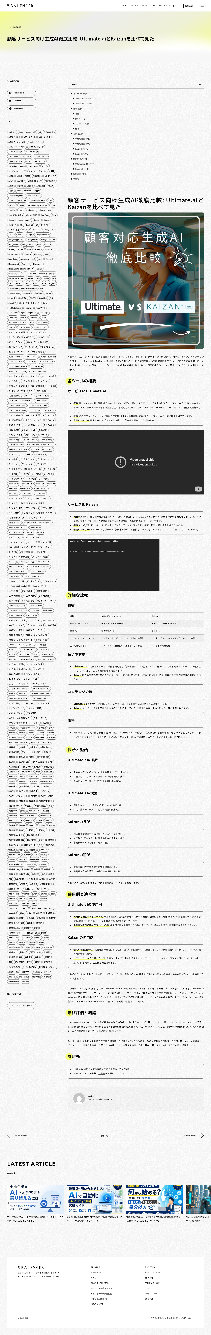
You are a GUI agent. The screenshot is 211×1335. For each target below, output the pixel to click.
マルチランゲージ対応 (41, 688)
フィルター (34, 610)
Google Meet (13, 244)
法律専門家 (19, 879)
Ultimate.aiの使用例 (84, 163)
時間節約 (11, 859)
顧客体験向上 (24, 976)
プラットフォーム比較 (17, 620)
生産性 (53, 893)
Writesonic (33, 317)
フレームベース (48, 620)
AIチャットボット (15, 161)
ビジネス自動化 (28, 600)
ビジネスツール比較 (31, 576)
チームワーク (13, 454)
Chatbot (12, 210)
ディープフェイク (40, 488)
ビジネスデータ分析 (16, 581)
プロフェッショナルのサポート (20, 639)
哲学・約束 (149, 1277)
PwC (28, 283)
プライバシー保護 (15, 615)
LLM (33, 259)
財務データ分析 (14, 947)
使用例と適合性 (80, 158)
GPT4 (29, 249)
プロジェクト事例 (152, 1283)
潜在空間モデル (46, 884)
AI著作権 (20, 185)
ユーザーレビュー (39, 698)
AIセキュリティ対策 (41, 156)
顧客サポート (27, 971)
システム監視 (49, 425)
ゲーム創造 (51, 386)
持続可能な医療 (33, 835)
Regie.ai (52, 283)
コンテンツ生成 (14, 415)
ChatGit (22, 210)
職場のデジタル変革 (16, 923)
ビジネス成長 (44, 596)
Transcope (44, 312)
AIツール (28, 161)
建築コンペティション (28, 815)
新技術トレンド (14, 854)
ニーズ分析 (12, 552)
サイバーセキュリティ (33, 420)
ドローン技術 (13, 547)
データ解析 (12, 488)
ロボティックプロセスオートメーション (23, 722)
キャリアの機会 (48, 376)
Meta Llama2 (13, 264)
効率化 (22, 776)
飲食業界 (25, 981)
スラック (25, 439)
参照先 (76, 178)
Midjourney (37, 264)
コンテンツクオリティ (17, 405)
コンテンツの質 (82, 123)
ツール (51, 454)
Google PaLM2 (28, 244)
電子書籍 (46, 962)
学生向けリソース (15, 805)
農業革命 (38, 957)
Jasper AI (27, 254)
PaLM (54, 278)
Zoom (31, 322)
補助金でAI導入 (97, 1304)
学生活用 (28, 805)
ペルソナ (11, 654)
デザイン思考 (47, 508)
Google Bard (33, 239)
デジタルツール (14, 522)
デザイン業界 (13, 513)
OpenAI (46, 278)
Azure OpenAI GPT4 (37, 200)
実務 (50, 805)
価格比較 (22, 757)
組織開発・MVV (97, 1272)
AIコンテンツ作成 (15, 151)
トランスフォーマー (16, 542)
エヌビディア (29, 337)
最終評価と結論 (80, 173)
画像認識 (43, 898)
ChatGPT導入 (31, 215)
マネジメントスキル (31, 674)
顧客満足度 (36, 976)
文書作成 (22, 849)
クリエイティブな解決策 (17, 386)
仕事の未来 (39, 737)
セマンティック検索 (16, 444)
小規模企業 (12, 815)
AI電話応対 (40, 185)
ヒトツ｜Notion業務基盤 (101, 1293)
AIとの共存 (12, 166)
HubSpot (48, 249)
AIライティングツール (37, 171)
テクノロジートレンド (40, 498)
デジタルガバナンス (16, 517)
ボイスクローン (24, 654)
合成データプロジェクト (17, 796)
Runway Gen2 (14, 293)
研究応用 (25, 903)
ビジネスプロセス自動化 (17, 586)
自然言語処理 (32, 932)
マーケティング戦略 (16, 664)
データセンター (28, 464)
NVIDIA (30, 278)
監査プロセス (13, 903)
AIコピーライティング (16, 146)
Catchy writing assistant (37, 205)
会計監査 (33, 747)
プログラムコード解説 (35, 625)
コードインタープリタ (17, 391)
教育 (40, 845)
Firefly (46, 229)
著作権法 (37, 937)
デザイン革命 (27, 513)
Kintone (37, 254)
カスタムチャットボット (17, 366)
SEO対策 (11, 298)
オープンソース (31, 347)
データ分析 (48, 474)
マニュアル (38, 669)
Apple (37, 190)
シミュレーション (29, 430)
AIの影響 (23, 166)
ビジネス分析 (13, 591)
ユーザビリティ (28, 703)
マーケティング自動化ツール (19, 669)
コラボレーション (42, 400)
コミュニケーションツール (42, 395)
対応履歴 (45, 810)
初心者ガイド (27, 771)
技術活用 (11, 830)
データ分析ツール (15, 478)
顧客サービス (13, 971)
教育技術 (11, 849)
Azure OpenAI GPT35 (17, 200)
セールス (35, 439)
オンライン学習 (38, 351)
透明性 (47, 957)
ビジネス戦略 (13, 600)
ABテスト (12, 132)
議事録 (41, 942)
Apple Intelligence (15, 195)
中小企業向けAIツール (27, 727)
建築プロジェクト (15, 820)
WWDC (44, 317)
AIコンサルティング (36, 146)
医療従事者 (24, 786)
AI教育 (27, 176)
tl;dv (23, 312)
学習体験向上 (40, 805)
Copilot (37, 220)
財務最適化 (12, 952)
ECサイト (45, 225)
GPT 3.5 (47, 244)
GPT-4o (20, 249)
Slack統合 (12, 303)
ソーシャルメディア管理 (17, 449)
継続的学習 (41, 918)
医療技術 (45, 786)
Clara (54, 215)
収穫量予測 (33, 791)
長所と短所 (78, 133)
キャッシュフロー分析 (37, 371)
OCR (38, 278)
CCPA (53, 205)
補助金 (46, 937)
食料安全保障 (13, 981)
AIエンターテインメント (17, 142)
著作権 (43, 932)
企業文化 (23, 747)
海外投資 (33, 884)
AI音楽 (50, 185)
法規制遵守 (12, 884)
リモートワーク (40, 718)
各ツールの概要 (80, 93)
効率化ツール (34, 776)
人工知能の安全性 (15, 737)
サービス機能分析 (15, 420)
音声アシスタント (15, 967)
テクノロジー (40, 493)
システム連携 (13, 430)
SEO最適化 (22, 298)
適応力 (37, 962)
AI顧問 (10, 190)
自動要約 (27, 928)
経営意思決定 (51, 913)
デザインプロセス (32, 508)
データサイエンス (27, 459)
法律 (10, 879)
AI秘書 (10, 185)
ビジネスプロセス (49, 581)
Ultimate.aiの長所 (83, 138)
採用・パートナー (152, 1293)
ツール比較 (12, 459)
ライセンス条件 (43, 703)
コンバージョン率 (30, 415)
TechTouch (13, 312)
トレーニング (32, 542)
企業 (10, 742)
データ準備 (51, 483)
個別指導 (37, 766)
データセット (13, 464)
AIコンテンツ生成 (32, 151)
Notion (33, 273)
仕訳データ (51, 737)
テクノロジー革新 (15, 508)
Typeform (12, 317)
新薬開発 (27, 854)
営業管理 (22, 801)
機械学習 (37, 869)
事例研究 (22, 732)
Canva (21, 205)
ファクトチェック (36, 605)
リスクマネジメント (16, 713)
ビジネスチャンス (37, 571)
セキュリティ (47, 439)
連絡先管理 (19, 962)
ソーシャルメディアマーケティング (40, 444)
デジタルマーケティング (17, 527)
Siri (51, 298)
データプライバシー (45, 464)
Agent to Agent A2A (27, 132)
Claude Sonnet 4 (24, 220)
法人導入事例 (47, 874)
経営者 (21, 918)
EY (29, 229)
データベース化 (50, 469)
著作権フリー (13, 937)
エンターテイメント (16, 342)
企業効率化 (12, 747)
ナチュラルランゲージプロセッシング (36, 547)
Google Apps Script (16, 239)
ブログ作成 (51, 625)
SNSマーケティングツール (29, 303)
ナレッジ (148, 1288)
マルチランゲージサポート (18, 688)
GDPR (10, 234)
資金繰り (47, 952)
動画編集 (33, 781)
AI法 (54, 176)
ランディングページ (16, 708)
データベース (36, 469)
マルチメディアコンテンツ (18, 683)
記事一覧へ (105, 1136)
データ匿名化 (30, 478)
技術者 (21, 830)
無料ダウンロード (15, 888)
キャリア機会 (13, 381)
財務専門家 (48, 947)
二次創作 (40, 732)
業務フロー (31, 864)
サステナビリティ (15, 425)
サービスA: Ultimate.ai (85, 98)
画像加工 (11, 898)
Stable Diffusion (14, 308)
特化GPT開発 (13, 893)
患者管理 (38, 820)
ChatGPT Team (45, 210)
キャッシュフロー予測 (17, 371)
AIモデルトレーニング (17, 171)
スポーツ (43, 434)
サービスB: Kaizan (83, 103)
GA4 (54, 229)
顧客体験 (11, 976)
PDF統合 (19, 283)
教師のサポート (30, 845)
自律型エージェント (16, 932)
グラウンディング (42, 381)
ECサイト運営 (13, 229)
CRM (21, 225)
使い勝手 (37, 752)
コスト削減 (41, 391)
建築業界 (28, 820)
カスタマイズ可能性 (48, 356)
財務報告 (37, 947)
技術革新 (50, 830)
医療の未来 (12, 786)
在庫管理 (32, 801)
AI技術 (19, 176)
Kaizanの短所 (81, 153)
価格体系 (11, 757)
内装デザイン (13, 771)
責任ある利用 (35, 952)
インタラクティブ (40, 327)
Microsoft (26, 264)
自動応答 (38, 923)
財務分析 (27, 947)
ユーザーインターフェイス (18, 698)
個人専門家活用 (43, 757)
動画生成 (11, 781)
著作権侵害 (26, 937)
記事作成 (11, 942)
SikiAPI (33, 298)
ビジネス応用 (42, 591)
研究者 (34, 903)
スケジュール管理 (15, 434)
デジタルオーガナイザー (44, 513)
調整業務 (32, 942)
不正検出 (45, 722)
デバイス (30, 532)
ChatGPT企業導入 (15, 215)
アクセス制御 (42, 322)
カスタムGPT (30, 361)
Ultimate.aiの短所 (83, 143)
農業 (20, 957)
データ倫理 (24, 474)
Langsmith (24, 259)
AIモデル (45, 166)
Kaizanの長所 (81, 148)
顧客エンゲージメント (47, 967)
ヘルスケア (43, 649)
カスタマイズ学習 (15, 361)
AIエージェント (45, 137)
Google (29, 234)
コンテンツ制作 (35, 410)
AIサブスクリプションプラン (19, 156)
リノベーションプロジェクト (19, 718)
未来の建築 (34, 859)
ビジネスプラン (33, 581)
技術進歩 (40, 830)
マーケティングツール (45, 659)
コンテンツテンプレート (38, 405)
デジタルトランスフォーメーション (37, 522)
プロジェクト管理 (15, 630)
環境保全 (25, 893)
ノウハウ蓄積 (25, 552)
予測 (50, 727)
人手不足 (28, 737)
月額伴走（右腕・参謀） (100, 1283)
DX (37, 225)
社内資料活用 (36, 908)
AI (40, 132)
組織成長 (39, 913)
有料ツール (23, 859)
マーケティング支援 (34, 664)
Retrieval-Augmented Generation (22, 288)
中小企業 (11, 727)
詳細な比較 (78, 108)
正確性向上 (48, 869)
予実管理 (42, 727)
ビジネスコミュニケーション (38, 566)
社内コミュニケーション (17, 908)
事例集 (31, 732)
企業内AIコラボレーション (40, 742)
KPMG (46, 254)
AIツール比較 (40, 161)
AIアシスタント (14, 137)
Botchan (12, 205)
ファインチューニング (17, 605)
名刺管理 (34, 796)
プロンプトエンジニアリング (19, 644)
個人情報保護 (24, 762)
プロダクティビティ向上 (34, 630)
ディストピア (13, 493)
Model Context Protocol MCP (20, 268)
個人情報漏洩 (13, 766)
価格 (77, 128)
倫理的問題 (48, 766)
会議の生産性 (45, 747)
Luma (40, 259)
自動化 (29, 923)
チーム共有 (26, 454)
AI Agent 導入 (49, 132)
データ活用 (39, 483)
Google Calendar (48, 239)
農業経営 (28, 957)
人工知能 (50, 732)
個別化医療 (26, 766)
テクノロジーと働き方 (17, 503)
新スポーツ (43, 849)
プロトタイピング (15, 635)
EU (23, 229)
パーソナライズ (40, 552)
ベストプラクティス (28, 649)
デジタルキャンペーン (35, 517)
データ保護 (12, 474)
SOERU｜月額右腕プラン (101, 1288)
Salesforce (37, 293)
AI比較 (47, 176)
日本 (35, 854)
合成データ (44, 791)
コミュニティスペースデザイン (20, 400)
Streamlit (28, 308)
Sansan (48, 293)
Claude (11, 220)
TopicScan (32, 312)
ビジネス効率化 (28, 591)
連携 (10, 962)
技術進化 (30, 830)
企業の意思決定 (21, 742)
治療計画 (35, 874)
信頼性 (31, 757)
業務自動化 (26, 869)
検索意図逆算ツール (16, 864)
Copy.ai (46, 220)
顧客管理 (47, 976)
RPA (41, 288)
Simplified (43, 298)
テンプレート (13, 537)
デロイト (40, 532)
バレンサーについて (153, 1272)
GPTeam (38, 249)
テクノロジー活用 (35, 503)
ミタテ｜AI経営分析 (99, 1298)
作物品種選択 (13, 752)
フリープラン (34, 620)
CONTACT (149, 1298)
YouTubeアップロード (17, 322)
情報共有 (11, 825)
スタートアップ (31, 434)
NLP (25, 273)
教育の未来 (49, 845)
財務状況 (23, 952)
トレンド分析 (46, 542)
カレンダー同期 (37, 366)
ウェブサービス (14, 337)
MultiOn (39, 268)
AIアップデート (29, 137)
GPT (39, 244)
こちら (107, 1069)
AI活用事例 (21, 181)
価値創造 (47, 752)
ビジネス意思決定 (15, 596)
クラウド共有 (27, 381)
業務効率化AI (13, 869)
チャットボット (40, 454)
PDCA (10, 283)
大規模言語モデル (45, 801)
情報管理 (32, 825)
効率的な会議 (47, 776)
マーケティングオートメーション (21, 659)
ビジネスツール (14, 576)
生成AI (34, 893)
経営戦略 (11, 918)
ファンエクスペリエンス (17, 610)
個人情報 (11, 762)
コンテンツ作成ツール (17, 410)
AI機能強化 (37, 176)
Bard (51, 200)
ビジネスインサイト (16, 566)
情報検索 (22, 825)
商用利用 (11, 801)
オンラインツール (47, 347)
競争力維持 (12, 913)
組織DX (29, 913)
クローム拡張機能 (37, 386)
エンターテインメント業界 (37, 342)
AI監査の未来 (50, 181)
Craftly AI (12, 225)
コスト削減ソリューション (18, 395)
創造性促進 (48, 771)
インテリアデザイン (36, 332)
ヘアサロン (12, 649)
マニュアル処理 (14, 674)
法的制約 (42, 879)
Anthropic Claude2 (24, 190)
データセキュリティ (45, 459)
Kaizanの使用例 (82, 168)
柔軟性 (44, 859)
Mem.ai (48, 259)
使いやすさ (26, 752)
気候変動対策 (24, 874)
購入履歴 (11, 957)
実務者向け (12, 810)
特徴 (77, 113)
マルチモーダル (38, 683)
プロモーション (42, 639)
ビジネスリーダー (37, 586)
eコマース (37, 229)
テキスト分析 (27, 493)
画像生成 (22, 898)
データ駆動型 (25, 488)
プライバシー (47, 610)
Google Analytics (42, 234)
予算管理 (11, 732)
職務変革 (52, 918)
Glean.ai (19, 234)
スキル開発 (43, 430)
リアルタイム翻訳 (34, 708)
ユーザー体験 (13, 703)
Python (36, 283)
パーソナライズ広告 (40, 557)
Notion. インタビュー (47, 273)
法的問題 (52, 879)
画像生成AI (33, 898)
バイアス (11, 561)
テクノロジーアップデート (18, 498)
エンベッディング (15, 347)
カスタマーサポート (16, 356)
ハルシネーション (44, 561)
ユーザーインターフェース (40, 693)
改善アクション (14, 845)
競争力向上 (48, 908)
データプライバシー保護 (17, 469)
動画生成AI (23, 781)
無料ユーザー (42, 888)
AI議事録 (30, 185)
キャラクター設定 (32, 376)
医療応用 (35, 786)
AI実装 (93, 1277)
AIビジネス (34, 166)
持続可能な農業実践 (16, 840)
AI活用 (10, 181)
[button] (21, 93)
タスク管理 (34, 449)
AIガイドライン (36, 142)
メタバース (22, 693)
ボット (36, 654)
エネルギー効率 (43, 337)
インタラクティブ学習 (17, 332)
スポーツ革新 (13, 439)
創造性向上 (12, 776)
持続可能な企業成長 (16, 835)
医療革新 (11, 791)
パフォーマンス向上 (26, 561)
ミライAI (11, 693)
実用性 (22, 810)
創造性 (38, 771)
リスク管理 (31, 713)
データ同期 (43, 478)
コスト (31, 391)
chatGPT (32, 210)
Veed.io (23, 317)
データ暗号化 (27, 483)
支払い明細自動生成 (46, 840)
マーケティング (48, 654)
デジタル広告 (35, 527)
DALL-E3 (29, 225)
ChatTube (45, 215)
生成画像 (43, 893)
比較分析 (11, 874)
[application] (113, 565)
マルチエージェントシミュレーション (23, 679)
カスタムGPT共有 (46, 361)
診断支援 (22, 942)
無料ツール (29, 888)
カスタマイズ (32, 356)
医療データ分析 (46, 781)
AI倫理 (51, 171)
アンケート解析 (25, 327)
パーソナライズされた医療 (18, 557)
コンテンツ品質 (50, 410)
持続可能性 (31, 840)
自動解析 (37, 928)
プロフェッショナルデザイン (36, 635)
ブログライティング (16, 625)
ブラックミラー (31, 615)
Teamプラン (41, 308)
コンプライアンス (47, 415)
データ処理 (36, 474)
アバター (11, 327)
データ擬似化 (13, 483)
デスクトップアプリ (16, 532)
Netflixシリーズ (14, 273)
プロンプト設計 (40, 644)
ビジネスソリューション (17, 571)
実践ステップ (34, 810)
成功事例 (42, 825)
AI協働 (10, 176)
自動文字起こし (14, 928)
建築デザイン (45, 815)
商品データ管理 (47, 796)
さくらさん (50, 420)
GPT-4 (11, 249)
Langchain (12, 259)
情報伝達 (49, 820)
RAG (44, 283)
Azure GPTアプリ (33, 195)
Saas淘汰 (26, 293)
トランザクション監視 (30, 537)
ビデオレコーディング (45, 600)
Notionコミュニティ (16, 278)
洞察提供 (23, 884)
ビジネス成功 (30, 596)
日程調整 (43, 854)
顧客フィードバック (43, 971)
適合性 (29, 962)
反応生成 (22, 791)
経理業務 (30, 918)
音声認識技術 (30, 967)
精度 (22, 913)
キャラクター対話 (15, 376)
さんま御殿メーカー (33, 425)
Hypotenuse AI (14, 254)
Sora (45, 303)
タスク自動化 (47, 449)
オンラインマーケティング (18, 351)
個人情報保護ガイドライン (42, 762)
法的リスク (31, 879)
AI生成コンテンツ (35, 181)
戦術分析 (52, 825)
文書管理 (32, 849)
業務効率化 (43, 864)
